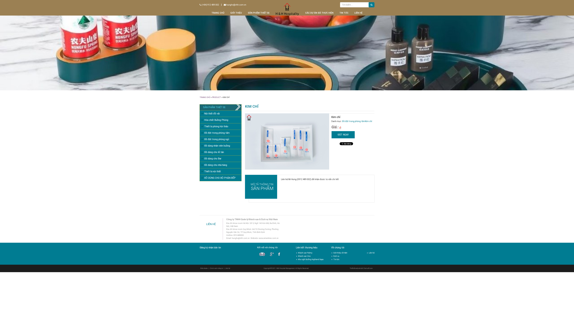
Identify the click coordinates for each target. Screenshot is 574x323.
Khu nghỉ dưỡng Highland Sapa (310, 259)
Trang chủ (218, 13)
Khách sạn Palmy (305, 253)
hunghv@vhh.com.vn (236, 5)
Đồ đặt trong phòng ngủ (216, 139)
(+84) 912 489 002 (210, 5)
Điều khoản (204, 268)
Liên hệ (358, 13)
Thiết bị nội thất (212, 171)
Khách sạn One (304, 256)
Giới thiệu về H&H (340, 253)
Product (216, 97)
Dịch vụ (336, 256)
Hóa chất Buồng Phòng (216, 120)
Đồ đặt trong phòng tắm (353, 121)
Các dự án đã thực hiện (319, 13)
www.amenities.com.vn (268, 238)
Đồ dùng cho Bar (212, 158)
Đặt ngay (343, 134)
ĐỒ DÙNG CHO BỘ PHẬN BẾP (220, 177)
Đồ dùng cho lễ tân (214, 152)
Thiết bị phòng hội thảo (216, 126)
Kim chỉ (368, 121)
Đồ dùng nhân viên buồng (217, 145)
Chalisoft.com (368, 268)
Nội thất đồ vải (212, 113)
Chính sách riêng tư (216, 268)
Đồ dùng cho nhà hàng (215, 165)
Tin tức (343, 13)
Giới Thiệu (236, 13)
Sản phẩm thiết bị (258, 13)
